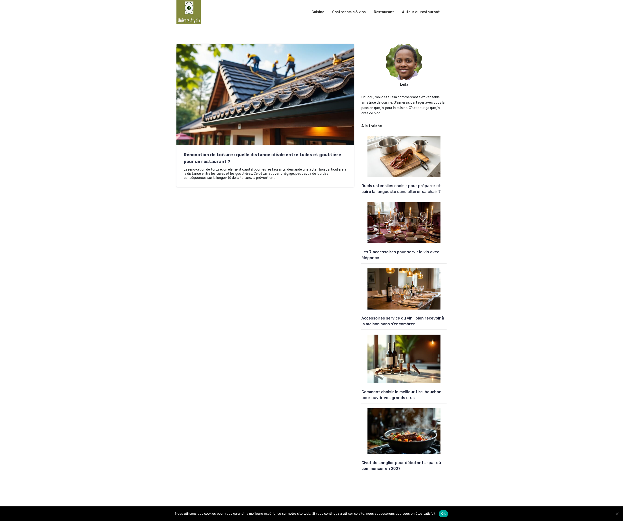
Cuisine (318, 12)
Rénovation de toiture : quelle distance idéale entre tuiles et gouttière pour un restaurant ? (262, 158)
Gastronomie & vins (349, 12)
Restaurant (384, 12)
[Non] (616, 513)
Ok (443, 513)
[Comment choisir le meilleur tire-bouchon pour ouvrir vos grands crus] (403, 359)
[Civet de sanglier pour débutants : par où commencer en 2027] (403, 431)
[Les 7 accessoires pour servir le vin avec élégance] (403, 222)
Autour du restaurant (421, 12)
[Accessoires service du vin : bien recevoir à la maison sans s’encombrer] (403, 289)
